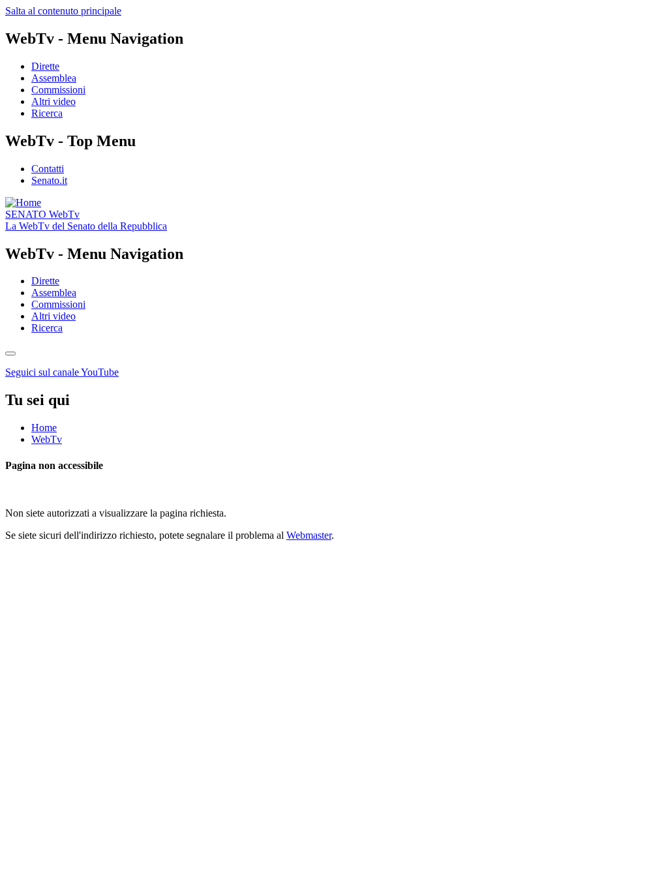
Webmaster (308, 535)
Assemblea (53, 77)
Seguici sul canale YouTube (62, 372)
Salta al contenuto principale (63, 10)
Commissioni (58, 89)
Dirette (45, 66)
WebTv (42, 214)
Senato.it (49, 180)
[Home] (23, 202)
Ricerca (47, 113)
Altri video (53, 101)
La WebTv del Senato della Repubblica (86, 226)
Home (44, 427)
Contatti (47, 168)
